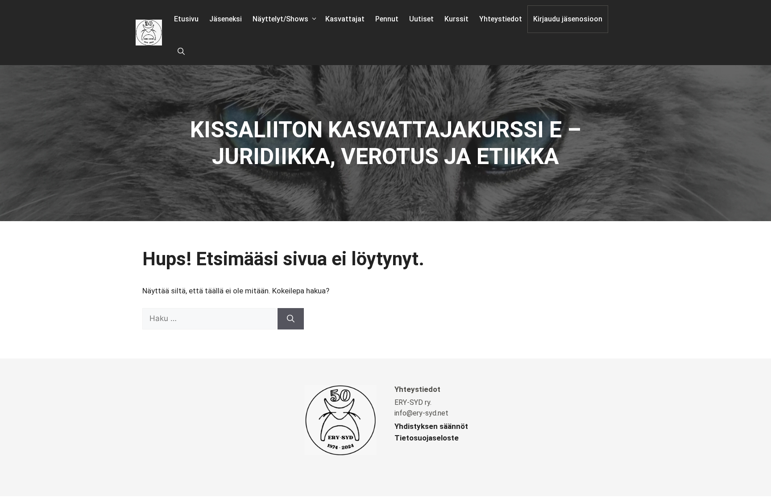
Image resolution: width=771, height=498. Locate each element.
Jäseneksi (225, 19)
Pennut (386, 19)
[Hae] (291, 318)
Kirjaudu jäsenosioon (567, 19)
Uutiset (421, 19)
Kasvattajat (345, 19)
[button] (181, 51)
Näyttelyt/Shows (280, 19)
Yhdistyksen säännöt (431, 426)
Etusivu (186, 19)
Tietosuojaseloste (426, 437)
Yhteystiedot (500, 19)
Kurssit (456, 19)
